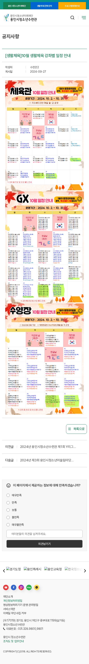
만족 (14, 502)
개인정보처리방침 (12, 600)
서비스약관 (9, 609)
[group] (13, 570)
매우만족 (16, 495)
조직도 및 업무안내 (13, 641)
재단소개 (8, 596)
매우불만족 (18, 524)
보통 (14, 510)
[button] (4, 570)
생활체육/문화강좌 (44, 6)
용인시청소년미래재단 (17, 6)
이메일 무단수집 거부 (14, 613)
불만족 (15, 517)
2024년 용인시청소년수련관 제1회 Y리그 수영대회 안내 (46, 447)
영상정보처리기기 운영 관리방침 (20, 605)
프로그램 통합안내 (72, 6)
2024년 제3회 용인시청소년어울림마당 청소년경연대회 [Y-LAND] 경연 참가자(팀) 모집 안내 (50, 460)
